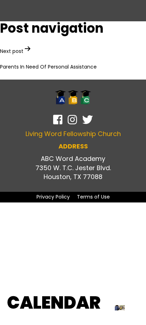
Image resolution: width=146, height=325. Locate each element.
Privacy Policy (53, 196)
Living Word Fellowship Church (73, 133)
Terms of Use (93, 196)
